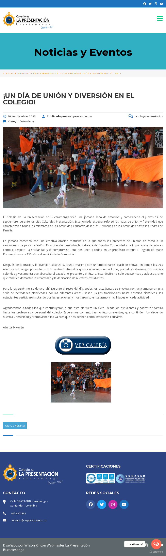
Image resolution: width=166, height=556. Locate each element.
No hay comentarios (149, 116)
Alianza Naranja (15, 425)
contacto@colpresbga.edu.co (29, 520)
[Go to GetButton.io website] (156, 552)
